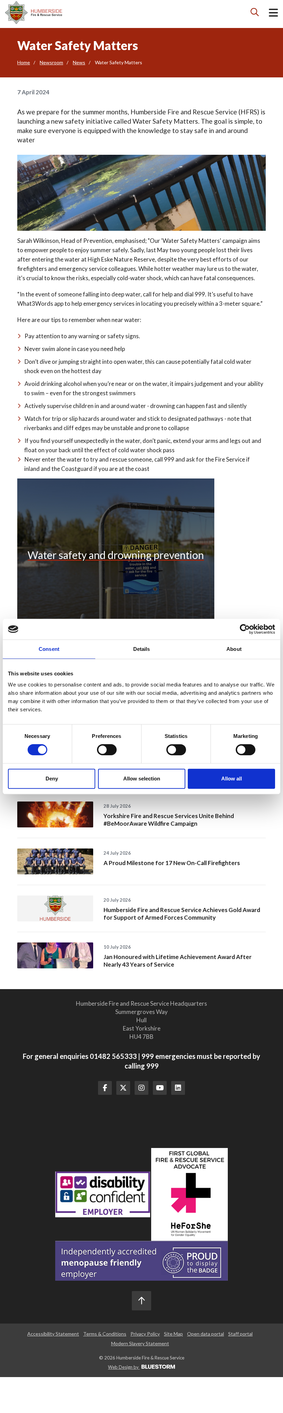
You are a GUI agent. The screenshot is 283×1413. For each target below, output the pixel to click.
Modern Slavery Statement (140, 1343)
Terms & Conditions (104, 1334)
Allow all (231, 778)
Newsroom (51, 62)
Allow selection (141, 778)
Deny (52, 778)
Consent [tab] (49, 649)
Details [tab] (141, 649)
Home (23, 62)
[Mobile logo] (33, 12)
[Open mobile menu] (273, 14)
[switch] (107, 749)
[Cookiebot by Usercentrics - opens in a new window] (245, 629)
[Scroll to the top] (141, 1300)
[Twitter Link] (123, 1088)
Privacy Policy (145, 1334)
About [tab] (234, 649)
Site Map (173, 1334)
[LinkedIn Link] (178, 1088)
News (79, 62)
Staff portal (240, 1334)
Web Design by (124, 1367)
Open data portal (205, 1334)
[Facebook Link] (105, 1088)
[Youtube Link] (160, 1088)
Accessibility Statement (53, 1334)
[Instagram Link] (141, 1088)
